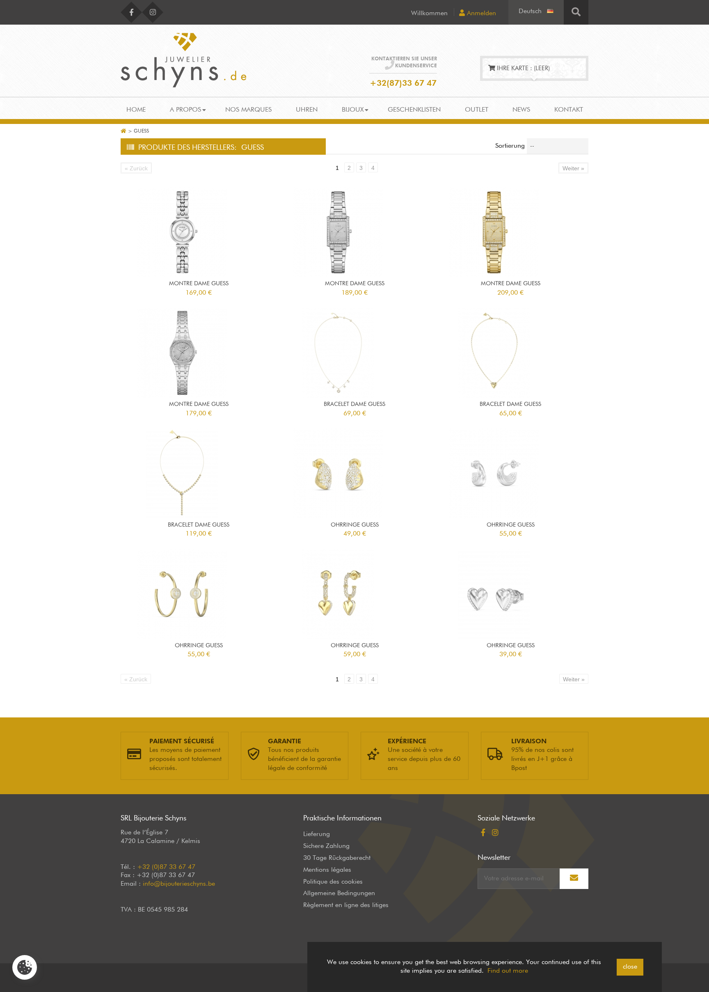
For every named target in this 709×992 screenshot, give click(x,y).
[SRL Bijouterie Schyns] (183, 60)
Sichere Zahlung (326, 846)
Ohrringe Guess (355, 525)
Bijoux (353, 110)
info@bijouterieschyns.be (179, 884)
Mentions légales (327, 870)
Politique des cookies (333, 882)
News (521, 110)
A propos (185, 110)
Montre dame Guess (199, 283)
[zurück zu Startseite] (123, 131)
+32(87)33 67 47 (403, 83)
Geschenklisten (414, 110)
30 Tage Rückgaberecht (337, 858)
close (630, 967)
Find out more (507, 971)
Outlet (476, 110)
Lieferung (316, 834)
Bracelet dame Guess (354, 404)
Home (136, 110)
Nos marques (248, 110)
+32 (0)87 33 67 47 (166, 867)
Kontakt (568, 110)
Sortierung (510, 146)
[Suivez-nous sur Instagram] (152, 12)
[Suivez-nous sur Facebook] (131, 12)
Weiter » (573, 168)
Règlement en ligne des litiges (346, 905)
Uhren (307, 110)
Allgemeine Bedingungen (339, 893)
